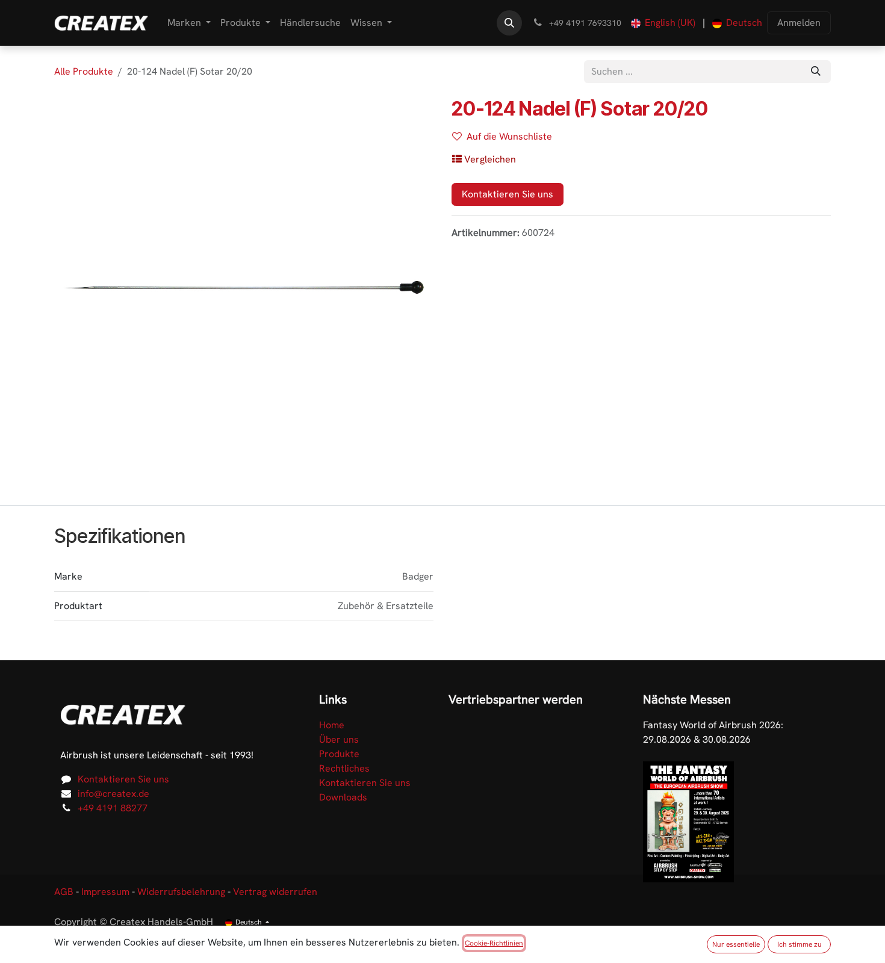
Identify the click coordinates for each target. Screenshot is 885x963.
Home (331, 725)
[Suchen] (816, 71)
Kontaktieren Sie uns (507, 194)
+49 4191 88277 (113, 808)
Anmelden (799, 22)
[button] (509, 23)
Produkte (339, 754)
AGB (63, 891)
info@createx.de (113, 793)
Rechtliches (344, 768)
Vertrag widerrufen (275, 891)
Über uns (339, 739)
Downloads (343, 797)
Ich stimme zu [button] (799, 944)
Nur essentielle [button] (736, 944)
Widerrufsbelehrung (181, 891)
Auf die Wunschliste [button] (509, 136)
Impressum (105, 891)
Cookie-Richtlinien (494, 943)
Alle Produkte (83, 71)
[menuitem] (189, 23)
